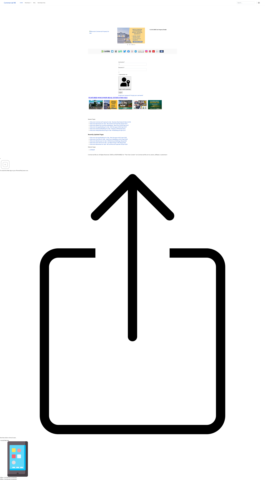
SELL (34, 2)
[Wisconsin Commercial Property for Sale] (102, 37)
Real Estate (27, 2)
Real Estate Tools (41, 2)
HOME (21, 2)
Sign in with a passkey (124, 89)
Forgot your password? (124, 95)
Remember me (123, 74)
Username (121, 62)
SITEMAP (92, 150)
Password (121, 67)
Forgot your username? (137, 95)
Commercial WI (10, 3)
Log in (120, 92)
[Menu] (259, 3)
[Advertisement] (132, 16)
